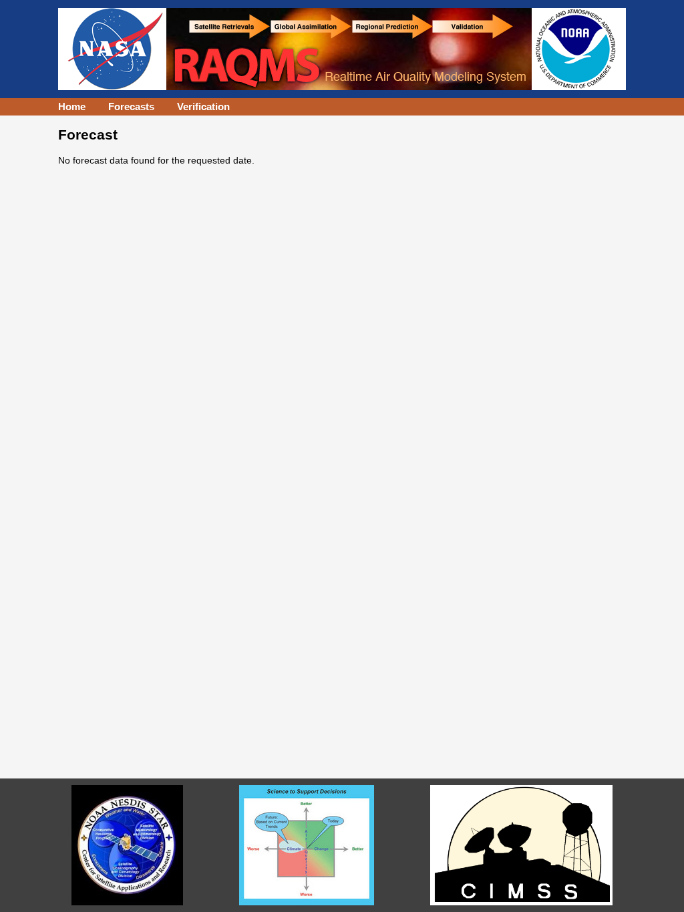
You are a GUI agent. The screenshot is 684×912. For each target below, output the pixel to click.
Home (72, 106)
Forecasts (131, 106)
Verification (203, 106)
